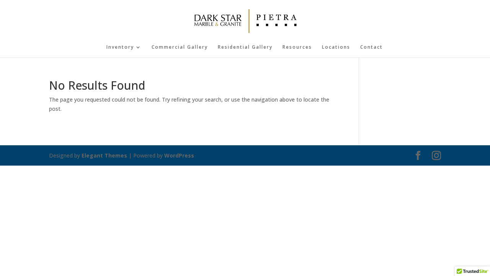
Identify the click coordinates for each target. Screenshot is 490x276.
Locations (336, 47)
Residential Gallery (245, 47)
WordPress (179, 155)
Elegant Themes (104, 155)
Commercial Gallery (180, 47)
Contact (371, 47)
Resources (297, 47)
